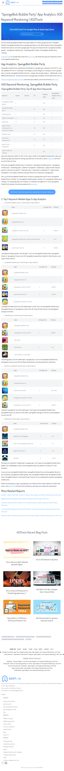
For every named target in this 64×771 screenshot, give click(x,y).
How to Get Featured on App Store (47, 560)
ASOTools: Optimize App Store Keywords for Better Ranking (32, 192)
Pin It (51, 649)
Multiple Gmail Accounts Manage (12, 752)
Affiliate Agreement (8, 721)
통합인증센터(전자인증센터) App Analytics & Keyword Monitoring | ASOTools (25, 499)
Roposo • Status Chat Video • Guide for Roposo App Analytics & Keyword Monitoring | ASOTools (31, 495)
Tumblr (30, 649)
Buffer (40, 649)
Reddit (25, 649)
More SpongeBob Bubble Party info (12, 79)
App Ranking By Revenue (10, 707)
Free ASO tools (5, 57)
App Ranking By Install (9, 709)
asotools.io (33, 184)
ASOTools (32, 57)
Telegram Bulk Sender (9, 755)
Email (35, 649)
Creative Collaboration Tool (11, 760)
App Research (7, 704)
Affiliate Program (8, 718)
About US (6, 735)
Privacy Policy (7, 724)
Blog (4, 732)
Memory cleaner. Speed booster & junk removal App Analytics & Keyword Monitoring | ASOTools (31, 515)
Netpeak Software (8, 746)
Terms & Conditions (9, 727)
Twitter (19, 649)
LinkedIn (46, 649)
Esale (4, 757)
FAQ (4, 712)
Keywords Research (9, 701)
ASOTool (55, 79)
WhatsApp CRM (7, 741)
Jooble (5, 749)
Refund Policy (7, 729)
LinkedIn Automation (9, 744)
